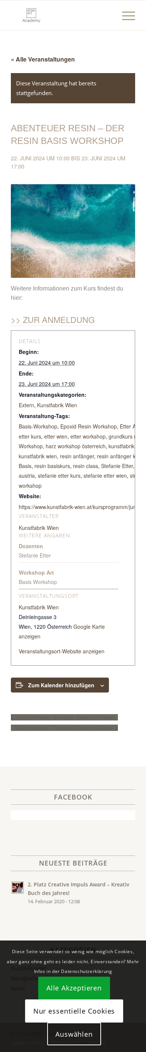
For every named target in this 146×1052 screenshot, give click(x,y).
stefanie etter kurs (59, 475)
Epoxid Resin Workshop (88, 426)
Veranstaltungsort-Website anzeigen (61, 651)
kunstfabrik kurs (127, 446)
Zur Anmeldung (59, 319)
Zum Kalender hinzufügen (61, 685)
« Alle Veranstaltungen (43, 59)
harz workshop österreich (76, 446)
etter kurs (30, 436)
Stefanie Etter (117, 466)
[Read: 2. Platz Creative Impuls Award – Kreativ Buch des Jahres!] (17, 887)
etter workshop (88, 436)
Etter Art (129, 426)
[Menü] (125, 15)
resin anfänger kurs (120, 456)
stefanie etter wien (105, 475)
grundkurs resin (127, 436)
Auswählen (74, 1034)
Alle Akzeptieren (74, 987)
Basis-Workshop (38, 426)
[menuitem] (125, 15)
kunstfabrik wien (38, 456)
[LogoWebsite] (60, 15)
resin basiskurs (52, 466)
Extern (26, 405)
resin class (85, 466)
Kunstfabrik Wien (57, 405)
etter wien (55, 436)
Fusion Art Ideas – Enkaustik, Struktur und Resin (64, 717)
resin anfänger (77, 456)
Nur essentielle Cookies (74, 1011)
